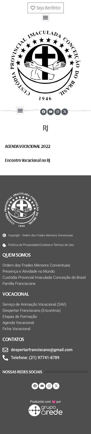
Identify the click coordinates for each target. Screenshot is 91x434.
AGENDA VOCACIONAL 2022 (28, 146)
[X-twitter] (64, 111)
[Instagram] (57, 111)
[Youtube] (50, 111)
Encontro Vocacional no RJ (27, 160)
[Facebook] (43, 111)
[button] (45, 17)
